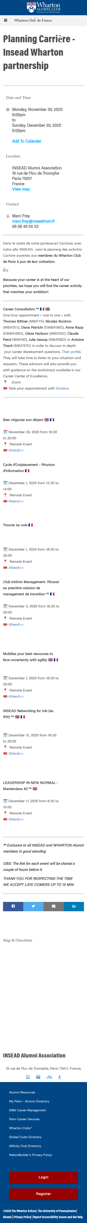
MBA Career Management (27, 1110)
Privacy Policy (22, 1217)
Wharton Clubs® (20, 1128)
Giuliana (62, 389)
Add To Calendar (26, 142)
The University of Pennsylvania (57, 1211)
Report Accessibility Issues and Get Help (58, 1217)
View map (21, 189)
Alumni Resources (22, 1092)
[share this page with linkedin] (74, 906)
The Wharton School (24, 1211)
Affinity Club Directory (25, 1146)
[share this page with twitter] (33, 906)
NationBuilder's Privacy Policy (30, 1155)
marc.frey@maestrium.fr (33, 222)
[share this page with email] (54, 906)
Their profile (71, 352)
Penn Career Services (24, 1119)
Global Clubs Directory (25, 1137)
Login (44, 1177)
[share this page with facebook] (13, 906)
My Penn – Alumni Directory (29, 1101)
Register (43, 1194)
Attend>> (16, 450)
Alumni (7, 1217)
